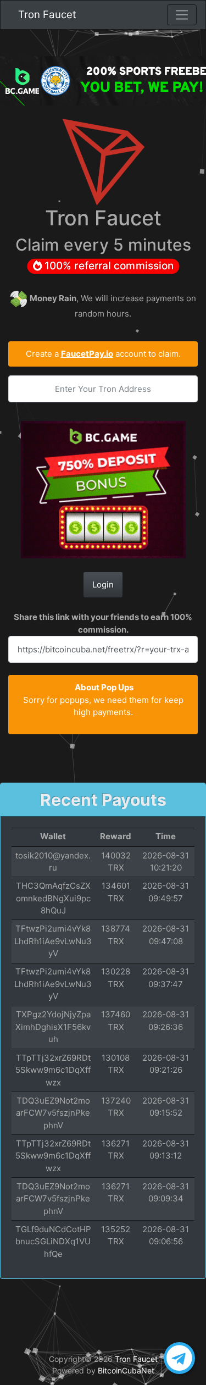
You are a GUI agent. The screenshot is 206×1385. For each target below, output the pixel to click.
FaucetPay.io (87, 353)
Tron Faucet (47, 14)
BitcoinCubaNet (126, 1370)
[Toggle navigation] (182, 14)
